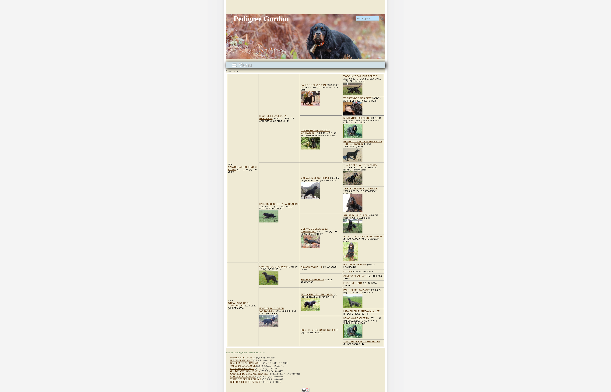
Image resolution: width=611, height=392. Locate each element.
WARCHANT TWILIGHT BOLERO (360, 76)
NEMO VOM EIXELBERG (356, 118)
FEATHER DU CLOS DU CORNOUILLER (271, 309)
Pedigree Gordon (261, 18)
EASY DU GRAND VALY (242, 368)
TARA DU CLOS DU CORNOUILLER (361, 341)
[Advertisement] (305, 7)
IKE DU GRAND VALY (241, 360)
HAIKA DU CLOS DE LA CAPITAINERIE (279, 204)
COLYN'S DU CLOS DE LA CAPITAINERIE (314, 230)
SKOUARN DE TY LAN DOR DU (317, 294)
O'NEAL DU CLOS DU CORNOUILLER (239, 304)
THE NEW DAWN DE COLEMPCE (360, 188)
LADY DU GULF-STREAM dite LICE (361, 311)
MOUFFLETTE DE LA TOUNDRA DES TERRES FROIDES (362, 142)
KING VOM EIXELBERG (242, 376)
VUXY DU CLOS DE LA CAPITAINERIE (362, 236)
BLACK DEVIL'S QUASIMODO (245, 363)
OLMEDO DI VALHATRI (355, 276)
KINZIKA (347, 271)
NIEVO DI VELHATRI (311, 267)
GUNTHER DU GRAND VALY (274, 266)
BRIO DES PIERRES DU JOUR (245, 382)
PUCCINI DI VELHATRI (355, 264)
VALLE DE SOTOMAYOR (243, 365)
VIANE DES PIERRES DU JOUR (246, 379)
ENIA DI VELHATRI (352, 283)
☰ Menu (242, 65)
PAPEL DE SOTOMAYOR (356, 290)
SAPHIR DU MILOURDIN (356, 215)
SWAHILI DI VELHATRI (312, 279)
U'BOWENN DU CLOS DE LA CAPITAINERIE (315, 131)
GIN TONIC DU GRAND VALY (245, 371)
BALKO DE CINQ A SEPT (313, 85)
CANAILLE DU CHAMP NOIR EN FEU (249, 374)
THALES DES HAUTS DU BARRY (360, 165)
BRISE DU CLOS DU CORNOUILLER (319, 330)
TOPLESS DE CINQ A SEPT (357, 98)
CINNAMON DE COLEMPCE (315, 178)
